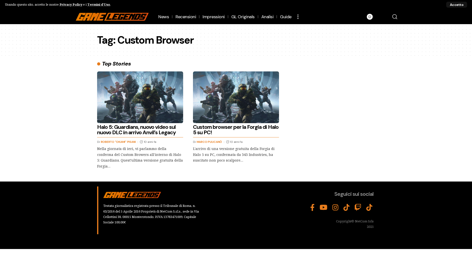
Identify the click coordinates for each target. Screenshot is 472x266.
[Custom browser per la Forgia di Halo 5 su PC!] (236, 97)
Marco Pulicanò (209, 142)
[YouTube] (323, 208)
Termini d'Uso (98, 4)
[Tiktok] (369, 208)
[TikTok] (346, 208)
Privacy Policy (70, 4)
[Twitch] (358, 208)
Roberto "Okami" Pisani (118, 142)
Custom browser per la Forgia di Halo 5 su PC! (236, 129)
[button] (456, 5)
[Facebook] (312, 208)
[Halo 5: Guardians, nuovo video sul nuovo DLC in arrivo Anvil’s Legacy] (140, 97)
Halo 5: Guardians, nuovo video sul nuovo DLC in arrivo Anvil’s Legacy (136, 129)
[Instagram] (335, 208)
